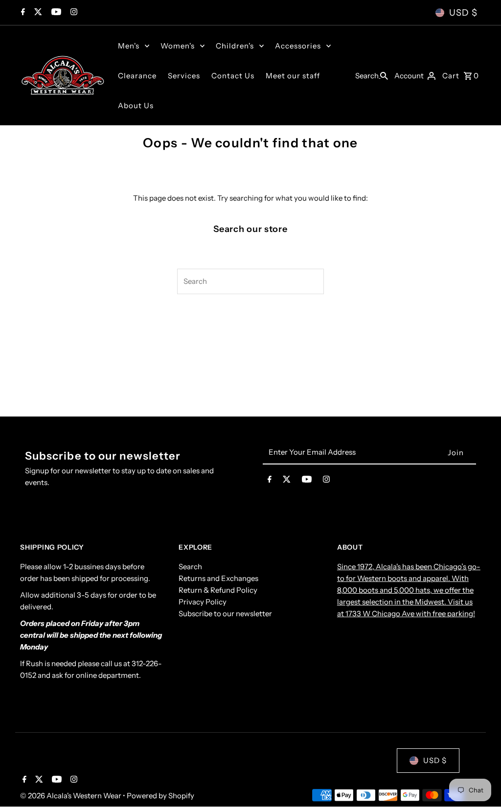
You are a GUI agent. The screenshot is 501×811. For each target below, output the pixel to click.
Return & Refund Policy (218, 590)
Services (184, 75)
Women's (177, 45)
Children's (235, 45)
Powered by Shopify (160, 795)
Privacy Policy (203, 601)
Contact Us (232, 75)
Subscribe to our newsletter (225, 613)
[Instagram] (72, 13)
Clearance (137, 75)
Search (190, 566)
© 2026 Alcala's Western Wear (71, 795)
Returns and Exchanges (218, 578)
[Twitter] (37, 13)
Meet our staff (293, 75)
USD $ (463, 12)
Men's (128, 45)
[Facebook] (22, 13)
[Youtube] (55, 13)
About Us (136, 105)
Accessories (298, 45)
